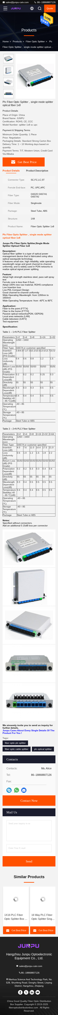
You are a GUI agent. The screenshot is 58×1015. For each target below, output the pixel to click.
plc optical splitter (43, 749)
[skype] (9, 790)
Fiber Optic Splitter (35, 41)
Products (17, 41)
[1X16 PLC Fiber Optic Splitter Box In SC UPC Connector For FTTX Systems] (15, 899)
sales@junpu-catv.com (17, 2)
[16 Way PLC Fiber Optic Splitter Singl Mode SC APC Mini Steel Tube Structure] (42, 899)
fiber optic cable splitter (16, 749)
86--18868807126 (46, 2)
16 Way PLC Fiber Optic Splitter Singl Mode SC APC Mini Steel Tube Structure (42, 917)
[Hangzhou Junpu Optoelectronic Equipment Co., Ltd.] (16, 8)
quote (50, 8)
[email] (24, 790)
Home (6, 41)
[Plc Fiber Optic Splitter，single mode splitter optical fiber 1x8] (35, 76)
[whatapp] (16, 790)
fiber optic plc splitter (15, 743)
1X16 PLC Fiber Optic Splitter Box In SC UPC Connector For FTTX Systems (15, 917)
